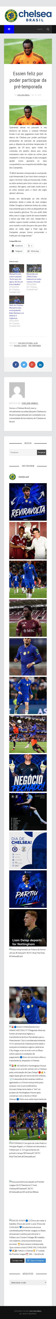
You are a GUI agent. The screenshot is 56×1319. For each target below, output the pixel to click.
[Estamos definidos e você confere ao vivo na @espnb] (28, 811)
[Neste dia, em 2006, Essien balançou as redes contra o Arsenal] (34, 268)
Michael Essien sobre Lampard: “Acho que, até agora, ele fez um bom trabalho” (16, 279)
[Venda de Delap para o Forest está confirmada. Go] (28, 928)
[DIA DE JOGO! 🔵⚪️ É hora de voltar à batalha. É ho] (28, 1237)
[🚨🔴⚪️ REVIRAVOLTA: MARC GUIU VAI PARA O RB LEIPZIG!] (28, 502)
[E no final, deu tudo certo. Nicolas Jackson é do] (28, 540)
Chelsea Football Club (28, 343)
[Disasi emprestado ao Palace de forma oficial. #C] (28, 966)
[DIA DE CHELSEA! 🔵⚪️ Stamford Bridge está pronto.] (28, 850)
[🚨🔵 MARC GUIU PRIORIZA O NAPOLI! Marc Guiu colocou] (28, 889)
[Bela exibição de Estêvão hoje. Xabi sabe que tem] (28, 579)
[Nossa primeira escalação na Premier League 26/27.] (28, 1199)
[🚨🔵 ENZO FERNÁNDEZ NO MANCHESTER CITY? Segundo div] (28, 1044)
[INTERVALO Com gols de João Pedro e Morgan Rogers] (28, 1160)
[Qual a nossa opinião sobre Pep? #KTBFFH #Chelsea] (28, 657)
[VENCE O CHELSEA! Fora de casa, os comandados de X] (28, 1121)
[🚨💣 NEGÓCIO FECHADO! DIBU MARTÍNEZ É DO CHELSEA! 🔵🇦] (28, 773)
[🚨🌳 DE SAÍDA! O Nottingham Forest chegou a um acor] (28, 1082)
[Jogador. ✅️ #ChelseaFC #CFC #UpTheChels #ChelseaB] (28, 695)
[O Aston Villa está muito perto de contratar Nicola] (28, 1005)
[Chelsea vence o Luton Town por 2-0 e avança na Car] (28, 734)
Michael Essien (20, 346)
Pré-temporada (34, 346)
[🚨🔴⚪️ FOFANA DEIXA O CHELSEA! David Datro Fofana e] (28, 618)
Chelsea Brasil (23, 95)
